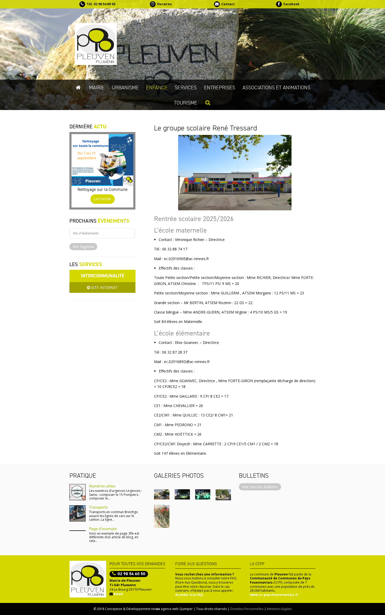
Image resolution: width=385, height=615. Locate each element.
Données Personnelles (246, 609)
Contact (228, 4)
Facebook (291, 4)
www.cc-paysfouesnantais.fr (274, 594)
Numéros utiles (102, 486)
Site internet (104, 287)
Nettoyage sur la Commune (103, 189)
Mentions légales (279, 609)
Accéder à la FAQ (189, 594)
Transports (98, 507)
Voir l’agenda (83, 246)
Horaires (164, 4)
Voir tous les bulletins (260, 486)
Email (118, 593)
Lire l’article (102, 199)
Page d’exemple (103, 528)
